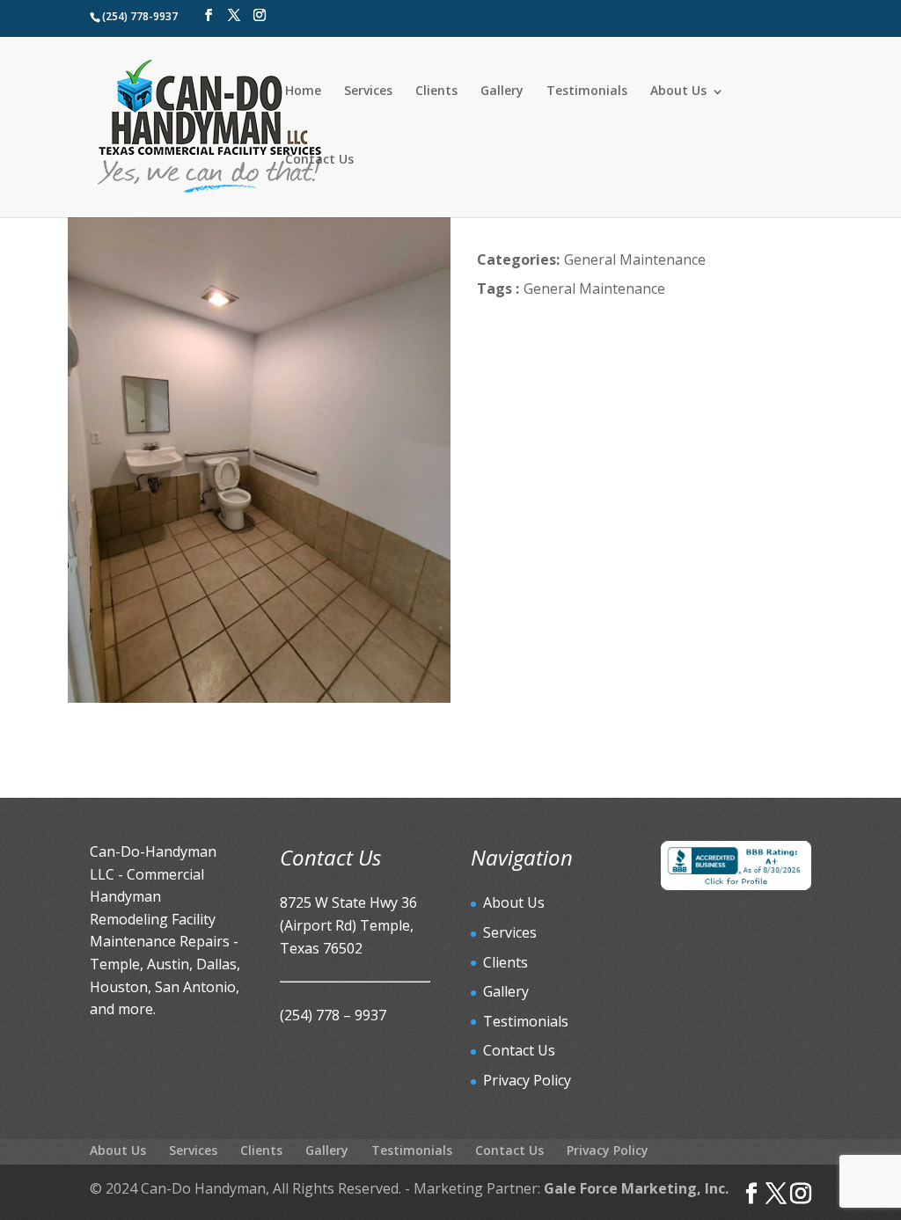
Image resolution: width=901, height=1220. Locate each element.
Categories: (518, 259)
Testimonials (586, 90)
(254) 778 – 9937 (333, 1015)
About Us (678, 90)
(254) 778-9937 (140, 16)
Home (303, 90)
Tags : (498, 288)
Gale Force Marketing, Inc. (636, 1188)
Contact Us (319, 158)
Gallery (502, 90)
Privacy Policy (527, 1080)
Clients (436, 90)
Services (368, 90)
